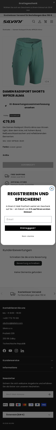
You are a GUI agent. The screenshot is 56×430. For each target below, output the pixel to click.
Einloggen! (28, 228)
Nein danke (28, 236)
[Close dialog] (52, 189)
